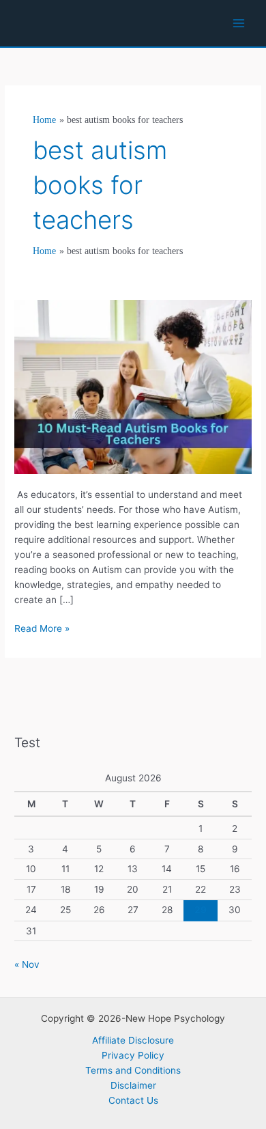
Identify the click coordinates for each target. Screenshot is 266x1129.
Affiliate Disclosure (133, 1040)
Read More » (42, 629)
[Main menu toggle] (239, 24)
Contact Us (133, 1100)
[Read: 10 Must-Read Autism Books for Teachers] (133, 385)
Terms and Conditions (133, 1070)
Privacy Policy (133, 1055)
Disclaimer (133, 1085)
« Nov (27, 964)
